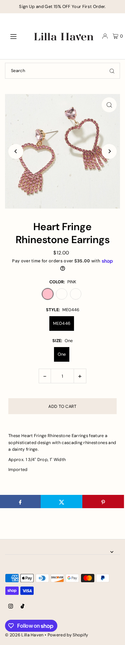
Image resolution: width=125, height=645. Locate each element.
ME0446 (62, 323)
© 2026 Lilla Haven (24, 635)
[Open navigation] (16, 36)
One (62, 354)
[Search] (112, 71)
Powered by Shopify (68, 635)
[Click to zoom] (109, 104)
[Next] (109, 151)
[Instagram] (10, 606)
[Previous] (15, 151)
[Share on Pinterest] (103, 501)
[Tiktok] (22, 606)
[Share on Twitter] (61, 501)
